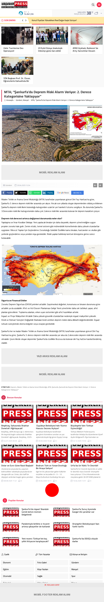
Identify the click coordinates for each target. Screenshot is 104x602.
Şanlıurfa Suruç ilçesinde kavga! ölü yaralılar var (84, 510)
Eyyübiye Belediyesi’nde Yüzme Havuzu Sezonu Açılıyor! (51, 427)
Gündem (19, 100)
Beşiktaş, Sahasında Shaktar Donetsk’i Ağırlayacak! (15, 427)
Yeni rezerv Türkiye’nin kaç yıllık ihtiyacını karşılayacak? (35, 540)
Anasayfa (9, 100)
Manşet (26, 100)
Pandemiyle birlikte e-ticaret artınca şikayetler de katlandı (36, 525)
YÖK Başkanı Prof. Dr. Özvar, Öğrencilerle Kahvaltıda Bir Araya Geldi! (16, 81)
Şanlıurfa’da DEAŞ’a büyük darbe (85, 540)
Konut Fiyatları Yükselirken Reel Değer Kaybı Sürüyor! (54, 20)
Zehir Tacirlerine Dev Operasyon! (13, 49)
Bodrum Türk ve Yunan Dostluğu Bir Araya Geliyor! (51, 466)
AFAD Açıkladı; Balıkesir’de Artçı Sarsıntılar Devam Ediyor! (85, 51)
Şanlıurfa (55, 387)
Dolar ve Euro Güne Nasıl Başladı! (17, 465)
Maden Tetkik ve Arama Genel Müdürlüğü (32, 387)
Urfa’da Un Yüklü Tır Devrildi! (84, 465)
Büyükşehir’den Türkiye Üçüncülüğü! (82, 427)
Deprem (13, 387)
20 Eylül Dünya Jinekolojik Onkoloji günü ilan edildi (50, 49)
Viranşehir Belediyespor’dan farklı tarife (85, 525)
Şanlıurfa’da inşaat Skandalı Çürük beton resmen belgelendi (35, 512)
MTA (49, 387)
